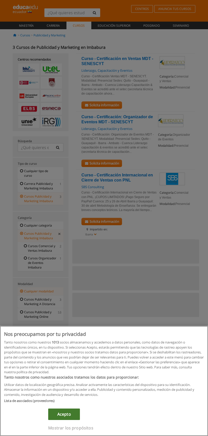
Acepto (64, 414)
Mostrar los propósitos (70, 428)
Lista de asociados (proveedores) (29, 400)
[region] (104, 381)
